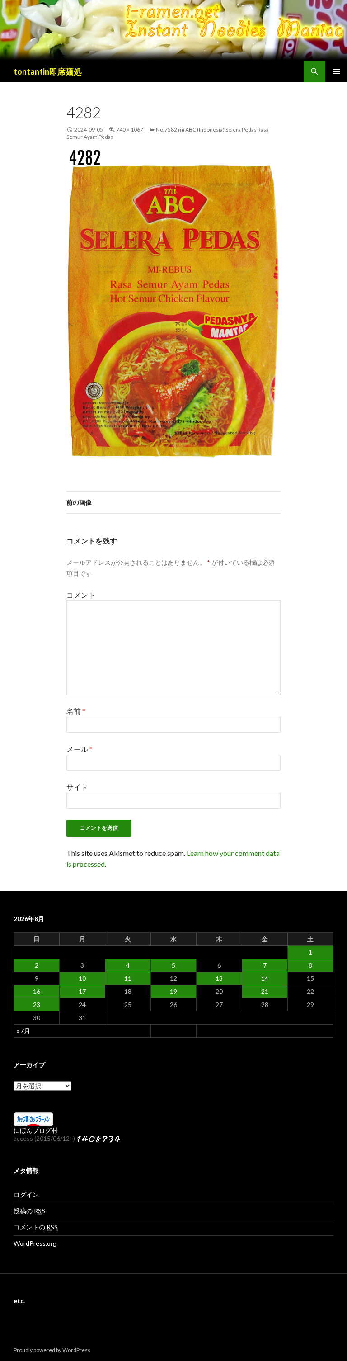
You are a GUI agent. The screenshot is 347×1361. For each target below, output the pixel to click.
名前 (75, 711)
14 (264, 978)
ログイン (26, 1194)
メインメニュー (336, 71)
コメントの (36, 1227)
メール (79, 749)
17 (82, 991)
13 (219, 978)
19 (173, 991)
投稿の (29, 1211)
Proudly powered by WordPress (52, 1350)
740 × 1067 (129, 129)
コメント (80, 595)
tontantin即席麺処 (48, 71)
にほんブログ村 (36, 1130)
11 (127, 978)
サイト (77, 787)
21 (264, 991)
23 (36, 1004)
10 (82, 978)
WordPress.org (35, 1243)
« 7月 (23, 1031)
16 (36, 991)
